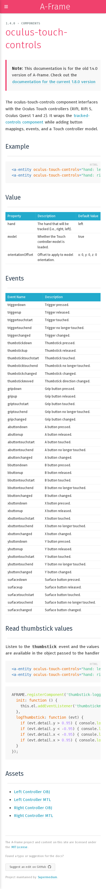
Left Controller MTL (32, 799)
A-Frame (55, 7)
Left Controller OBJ (32, 791)
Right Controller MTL (33, 815)
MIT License (19, 847)
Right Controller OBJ (33, 807)
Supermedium (47, 877)
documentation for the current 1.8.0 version (53, 81)
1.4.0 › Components (23, 23)
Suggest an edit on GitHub (28, 867)
